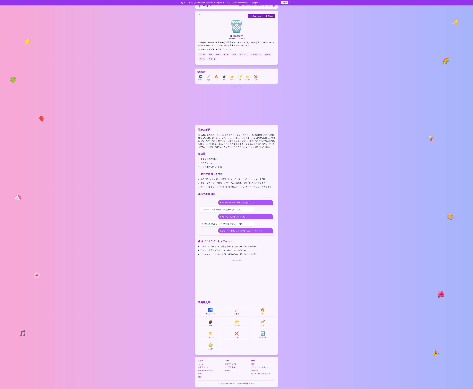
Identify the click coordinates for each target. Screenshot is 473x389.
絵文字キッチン (231, 364)
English (284, 3)
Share (270, 16)
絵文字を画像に (231, 367)
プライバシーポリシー (260, 367)
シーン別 (242, 5)
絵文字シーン (203, 367)
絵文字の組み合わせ (206, 370)
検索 (200, 377)
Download (257, 16)
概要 (253, 364)
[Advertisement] (236, 105)
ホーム (200, 364)
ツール (251, 5)
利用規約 (254, 370)
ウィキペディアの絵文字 (260, 373)
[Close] (290, 2)
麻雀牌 (227, 370)
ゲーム (259, 5)
